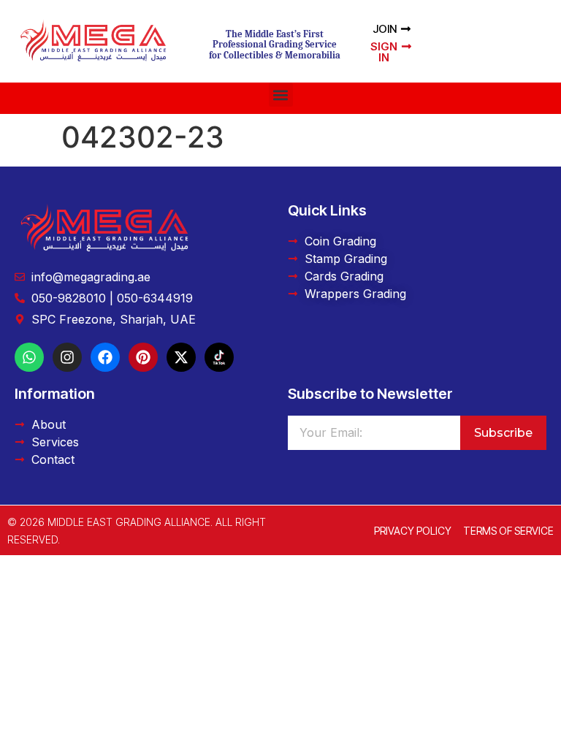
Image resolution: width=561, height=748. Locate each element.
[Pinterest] (143, 357)
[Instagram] (67, 357)
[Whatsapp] (29, 357)
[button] (281, 95)
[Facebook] (105, 357)
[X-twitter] (181, 357)
